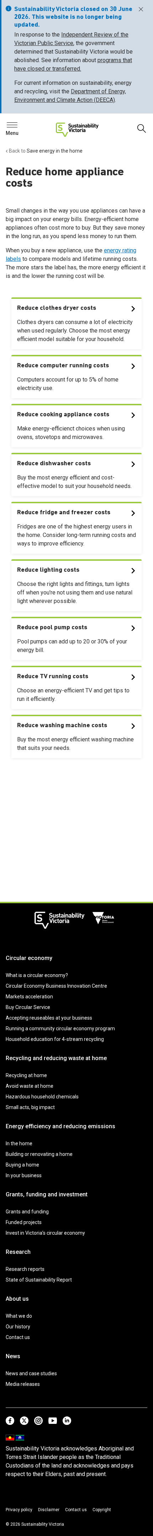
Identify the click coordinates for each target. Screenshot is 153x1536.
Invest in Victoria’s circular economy (45, 1233)
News (13, 1356)
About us (17, 1298)
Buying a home (22, 1165)
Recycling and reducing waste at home (56, 1058)
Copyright (102, 1509)
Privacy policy (19, 1509)
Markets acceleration (29, 996)
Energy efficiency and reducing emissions (60, 1126)
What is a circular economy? (37, 975)
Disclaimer (48, 1509)
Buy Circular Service (28, 1007)
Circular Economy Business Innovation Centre (56, 986)
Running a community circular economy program (60, 1028)
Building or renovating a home (39, 1154)
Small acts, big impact (30, 1107)
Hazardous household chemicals (42, 1096)
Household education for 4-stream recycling (55, 1039)
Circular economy (29, 958)
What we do (19, 1316)
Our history (18, 1326)
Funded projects (24, 1222)
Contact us (18, 1337)
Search (18, 127)
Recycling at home (26, 1075)
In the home (19, 1143)
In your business (24, 1175)
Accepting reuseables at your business (49, 1018)
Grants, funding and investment (47, 1194)
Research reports (25, 1269)
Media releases (23, 1384)
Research (18, 1252)
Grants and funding (27, 1211)
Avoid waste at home (29, 1086)
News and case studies (31, 1373)
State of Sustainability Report (39, 1280)
